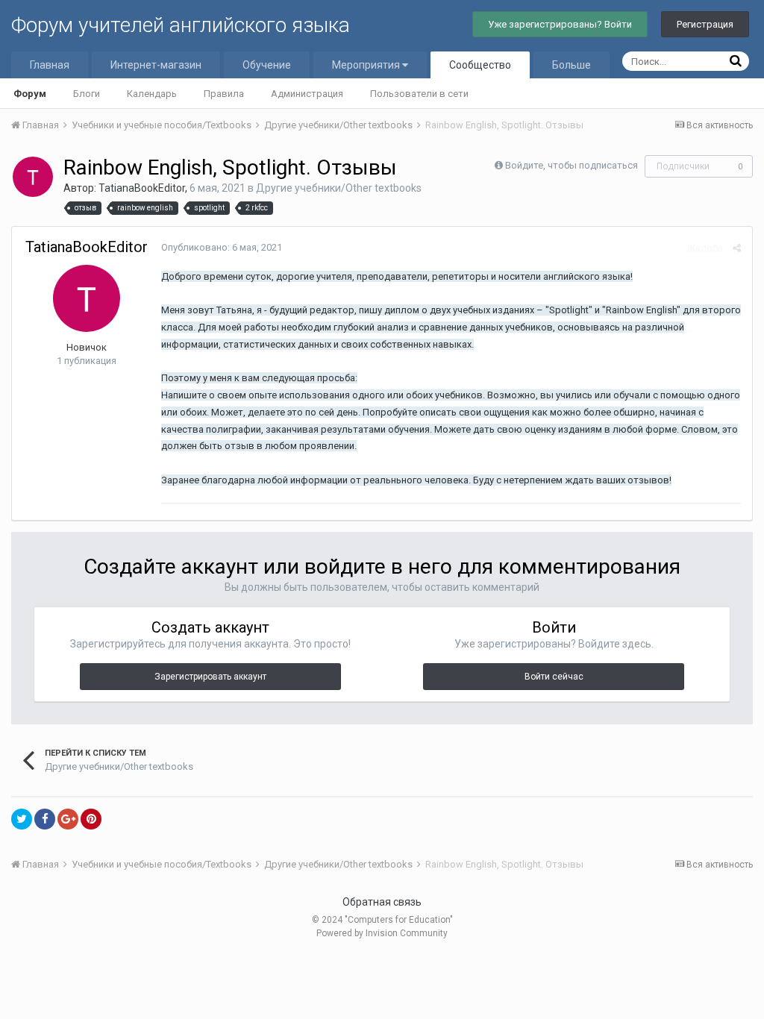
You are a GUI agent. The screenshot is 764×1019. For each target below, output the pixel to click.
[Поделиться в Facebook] (44, 819)
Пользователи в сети (419, 93)
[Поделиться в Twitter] (21, 819)
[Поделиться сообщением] (737, 248)
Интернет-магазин (155, 65)
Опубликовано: (221, 247)
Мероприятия (367, 65)
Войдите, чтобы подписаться (571, 165)
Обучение (266, 65)
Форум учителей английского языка (180, 25)
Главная (49, 65)
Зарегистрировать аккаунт (210, 676)
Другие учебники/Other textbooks (339, 188)
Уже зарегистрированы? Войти (560, 24)
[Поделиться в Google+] (67, 819)
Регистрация (705, 24)
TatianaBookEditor (141, 188)
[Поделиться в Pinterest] (91, 819)
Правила (224, 93)
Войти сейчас (554, 676)
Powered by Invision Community (382, 933)
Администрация (307, 93)
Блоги (86, 93)
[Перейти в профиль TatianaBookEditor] (33, 177)
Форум (29, 93)
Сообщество (480, 65)
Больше (571, 65)
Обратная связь (382, 902)
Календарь (152, 93)
